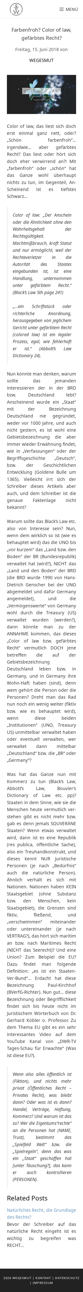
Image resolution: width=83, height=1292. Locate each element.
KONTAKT (43, 1278)
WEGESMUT (22, 1278)
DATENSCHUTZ (67, 1278)
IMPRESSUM (43, 1283)
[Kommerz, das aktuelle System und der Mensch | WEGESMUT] (12, 9)
